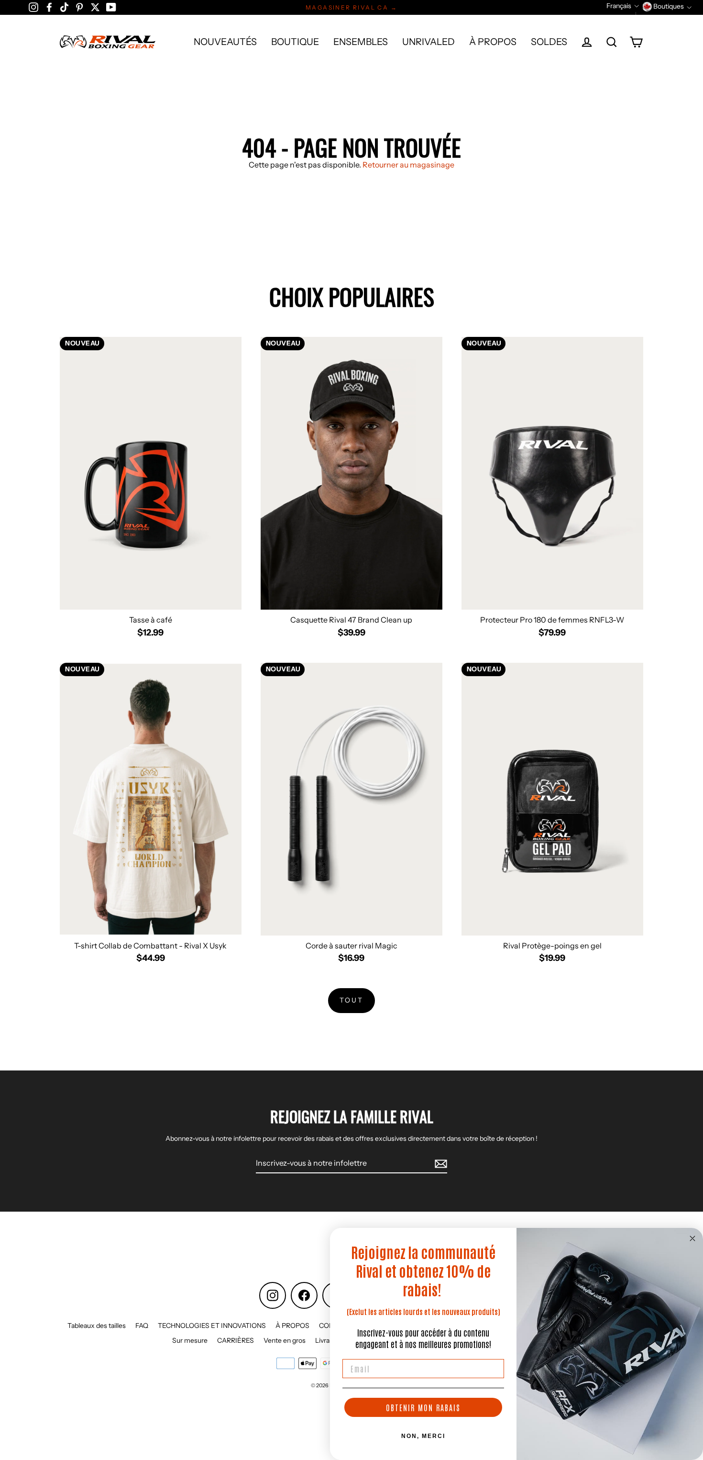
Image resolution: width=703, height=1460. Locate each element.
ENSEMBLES (360, 41)
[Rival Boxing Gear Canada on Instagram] (33, 6)
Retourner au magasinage (408, 164)
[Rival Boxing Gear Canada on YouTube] (111, 6)
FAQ (141, 1325)
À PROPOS (492, 41)
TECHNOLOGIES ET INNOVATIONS (212, 1325)
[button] (623, 6)
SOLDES (549, 41)
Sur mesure (190, 1340)
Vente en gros (285, 1340)
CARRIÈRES (235, 1340)
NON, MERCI (423, 1436)
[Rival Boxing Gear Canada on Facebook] (49, 6)
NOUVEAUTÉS (225, 41)
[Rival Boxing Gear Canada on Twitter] (95, 6)
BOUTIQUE (295, 41)
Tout (351, 1000)
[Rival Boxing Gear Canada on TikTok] (64, 6)
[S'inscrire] (439, 1163)
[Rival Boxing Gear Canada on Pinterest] (79, 6)
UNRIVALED (428, 41)
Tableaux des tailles (96, 1325)
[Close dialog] (692, 1238)
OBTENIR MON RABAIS (423, 1407)
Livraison (328, 1340)
